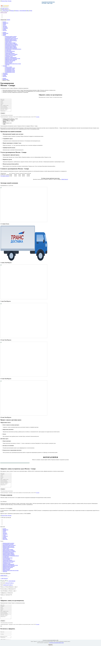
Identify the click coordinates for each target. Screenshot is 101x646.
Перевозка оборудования (10, 60)
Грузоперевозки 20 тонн (10, 72)
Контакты (5, 76)
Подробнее (37, 116)
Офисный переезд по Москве (11, 43)
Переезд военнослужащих (10, 42)
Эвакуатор (7, 64)
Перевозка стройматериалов (10, 57)
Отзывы (4, 75)
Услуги (4, 35)
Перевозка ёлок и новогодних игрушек (13, 63)
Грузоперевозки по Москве (10, 45)
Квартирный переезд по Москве (11, 44)
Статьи (4, 534)
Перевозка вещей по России (10, 39)
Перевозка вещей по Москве (11, 46)
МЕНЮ (8, 19)
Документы (5, 73)
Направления (5, 33)
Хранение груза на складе (10, 55)
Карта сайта (5, 539)
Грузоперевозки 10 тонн (10, 70)
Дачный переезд (8, 41)
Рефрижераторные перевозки (11, 59)
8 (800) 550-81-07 (5, 8)
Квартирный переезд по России (11, 38)
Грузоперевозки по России (10, 37)
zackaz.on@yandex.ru (9, 582)
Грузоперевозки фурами (10, 51)
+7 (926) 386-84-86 (22, 10)
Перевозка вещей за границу (11, 36)
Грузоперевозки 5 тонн (9, 68)
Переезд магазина (8, 62)
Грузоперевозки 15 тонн (10, 71)
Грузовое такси (8, 50)
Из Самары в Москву (5, 175)
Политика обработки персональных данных (50, 596)
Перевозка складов (9, 61)
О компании (5, 74)
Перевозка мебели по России (11, 40)
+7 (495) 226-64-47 (5, 10)
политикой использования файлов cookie (56, 642)
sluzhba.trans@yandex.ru (8, 584)
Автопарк (5, 65)
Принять (50, 644)
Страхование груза (9, 56)
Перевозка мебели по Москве (11, 47)
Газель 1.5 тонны (8, 66)
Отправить (3, 113)
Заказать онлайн (3, 12)
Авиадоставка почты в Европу (11, 54)
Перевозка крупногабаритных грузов (12, 58)
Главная (4, 32)
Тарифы (4, 34)
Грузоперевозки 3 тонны (10, 67)
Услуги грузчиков (8, 52)
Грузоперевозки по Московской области (13, 49)
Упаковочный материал (10, 53)
